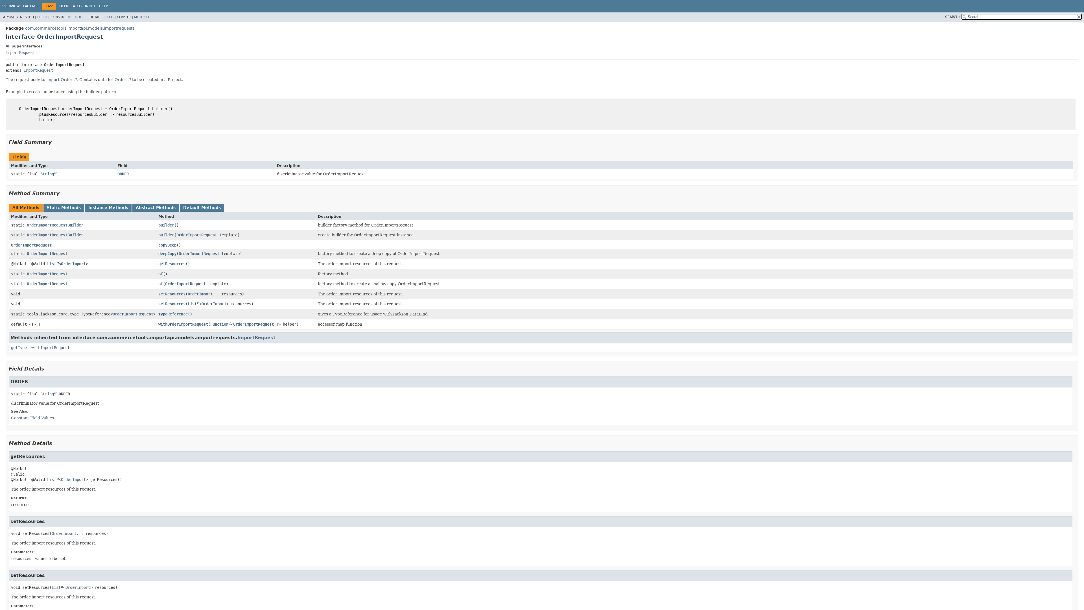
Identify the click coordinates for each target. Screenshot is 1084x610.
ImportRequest (20, 52)
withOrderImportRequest (183, 324)
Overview (11, 6)
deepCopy (167, 253)
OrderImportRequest (196, 235)
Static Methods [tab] (64, 207)
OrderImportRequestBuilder (55, 225)
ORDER (123, 174)
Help (103, 6)
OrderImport (73, 264)
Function (219, 324)
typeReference (173, 314)
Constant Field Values (32, 418)
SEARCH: (952, 17)
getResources (171, 264)
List (51, 264)
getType (19, 347)
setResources (171, 294)
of (160, 274)
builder (166, 225)
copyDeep (167, 245)
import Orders (60, 79)
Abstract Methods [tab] (156, 207)
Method (75, 17)
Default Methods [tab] (202, 207)
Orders (121, 79)
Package (31, 6)
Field (42, 17)
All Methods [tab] (25, 207)
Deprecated (70, 6)
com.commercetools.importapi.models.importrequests (79, 28)
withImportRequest (50, 347)
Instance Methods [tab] (108, 207)
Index (90, 6)
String (47, 174)
